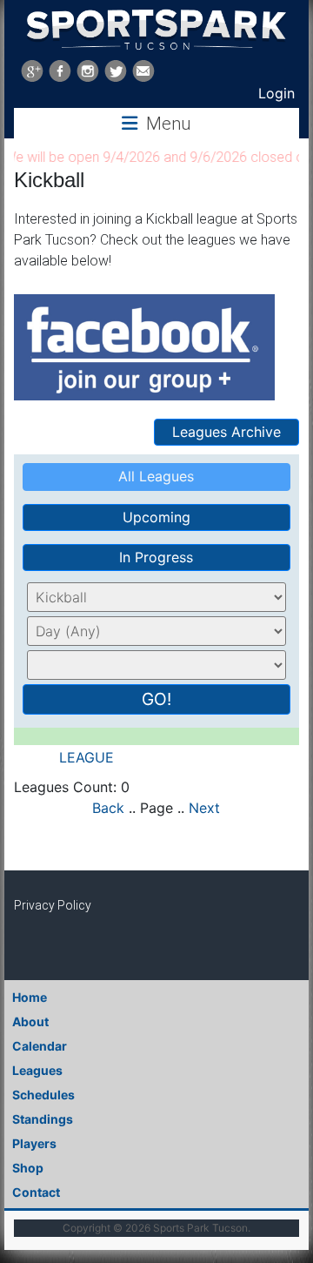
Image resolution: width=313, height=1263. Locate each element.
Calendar (39, 1045)
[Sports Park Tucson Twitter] (115, 71)
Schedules (43, 1094)
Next (204, 807)
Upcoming (156, 517)
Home (29, 997)
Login (276, 93)
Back (108, 807)
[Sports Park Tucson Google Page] (32, 71)
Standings (42, 1119)
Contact (36, 1192)
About (30, 1021)
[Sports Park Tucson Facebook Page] (60, 71)
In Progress (156, 557)
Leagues (37, 1070)
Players (34, 1143)
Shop (27, 1167)
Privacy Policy (52, 905)
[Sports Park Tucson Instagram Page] (88, 71)
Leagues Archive (226, 431)
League (88, 757)
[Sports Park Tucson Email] (143, 71)
